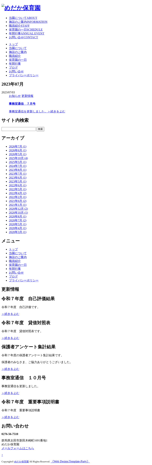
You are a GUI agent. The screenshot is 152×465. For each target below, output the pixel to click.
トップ (13, 44)
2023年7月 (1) (17, 173)
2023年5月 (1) (17, 181)
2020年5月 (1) (17, 224)
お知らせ (15, 95)
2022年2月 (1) (17, 197)
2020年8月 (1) (17, 216)
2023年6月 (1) (17, 177)
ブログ (13, 67)
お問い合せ (23, 37)
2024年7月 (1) (17, 165)
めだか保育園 (21, 461)
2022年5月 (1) (17, 189)
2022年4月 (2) (17, 193)
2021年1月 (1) (17, 204)
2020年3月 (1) (17, 232)
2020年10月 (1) (18, 212)
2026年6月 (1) (17, 150)
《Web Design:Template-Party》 (70, 461)
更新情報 (27, 95)
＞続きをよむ (56, 111)
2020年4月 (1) (17, 228)
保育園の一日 (26, 29)
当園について (23, 17)
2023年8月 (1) (17, 169)
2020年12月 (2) (18, 208)
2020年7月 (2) (17, 220)
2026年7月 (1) (17, 146)
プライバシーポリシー (24, 75)
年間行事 (26, 33)
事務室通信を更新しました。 (28, 111)
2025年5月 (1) (17, 162)
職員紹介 (19, 25)
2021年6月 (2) (17, 200)
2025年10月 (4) (18, 158)
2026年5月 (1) (17, 154)
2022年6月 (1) (17, 185)
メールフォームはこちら (17, 448)
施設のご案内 (28, 21)
